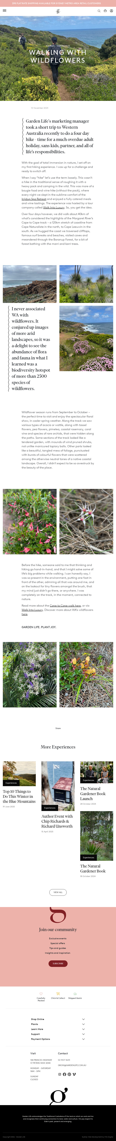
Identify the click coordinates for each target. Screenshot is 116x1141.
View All (58, 892)
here (24, 614)
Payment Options (40, 1039)
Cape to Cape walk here (65, 605)
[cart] (105, 11)
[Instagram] (59, 1074)
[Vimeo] (74, 1074)
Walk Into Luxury (53, 207)
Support (35, 1034)
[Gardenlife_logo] (58, 11)
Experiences (63, 46)
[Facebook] (64, 1074)
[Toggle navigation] (4, 10)
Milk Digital (109, 1137)
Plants (34, 1024)
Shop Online (37, 1019)
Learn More (37, 1029)
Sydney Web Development (92, 1137)
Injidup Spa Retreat (34, 199)
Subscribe (58, 963)
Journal (50, 46)
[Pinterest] (69, 1074)
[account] (111, 11)
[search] (99, 11)
